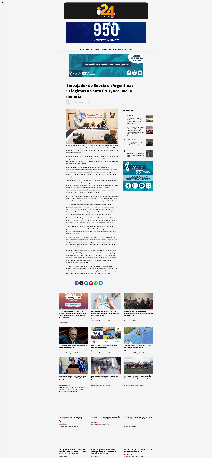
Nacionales (130, 151)
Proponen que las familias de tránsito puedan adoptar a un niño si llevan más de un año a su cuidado (105, 313)
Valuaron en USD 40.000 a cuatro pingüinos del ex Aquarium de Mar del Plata (135, 155)
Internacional (128, 353)
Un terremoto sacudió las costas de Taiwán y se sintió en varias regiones (138, 347)
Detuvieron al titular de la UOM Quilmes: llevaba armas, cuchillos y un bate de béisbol (104, 378)
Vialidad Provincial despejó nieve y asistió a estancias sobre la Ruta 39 (105, 418)
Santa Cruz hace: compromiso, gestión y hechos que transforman (104, 347)
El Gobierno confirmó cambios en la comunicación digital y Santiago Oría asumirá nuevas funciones (103, 451)
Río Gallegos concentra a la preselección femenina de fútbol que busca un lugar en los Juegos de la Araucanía (137, 378)
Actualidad (95, 49)
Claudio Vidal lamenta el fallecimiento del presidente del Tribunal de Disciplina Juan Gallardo (72, 378)
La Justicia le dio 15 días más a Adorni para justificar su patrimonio (73, 347)
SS (72, 102)
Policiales (112, 49)
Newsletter (122, 49)
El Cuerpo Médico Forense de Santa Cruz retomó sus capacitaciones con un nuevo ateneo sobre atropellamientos (72, 451)
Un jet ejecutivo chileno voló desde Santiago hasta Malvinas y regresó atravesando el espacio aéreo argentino (135, 120)
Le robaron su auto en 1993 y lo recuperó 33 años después (135, 143)
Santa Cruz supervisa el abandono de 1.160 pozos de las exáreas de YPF (138, 450)
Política (86, 49)
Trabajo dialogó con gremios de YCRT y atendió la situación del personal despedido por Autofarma (138, 313)
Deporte (104, 49)
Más (130, 49)
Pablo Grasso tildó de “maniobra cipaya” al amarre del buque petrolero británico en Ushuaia (138, 419)
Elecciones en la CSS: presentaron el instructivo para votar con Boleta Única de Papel (73, 419)
